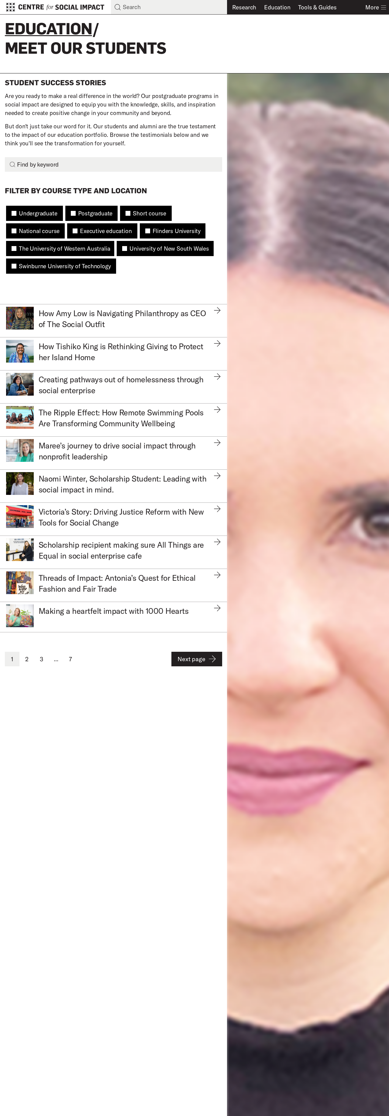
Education (277, 7)
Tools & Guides (317, 7)
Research (244, 7)
